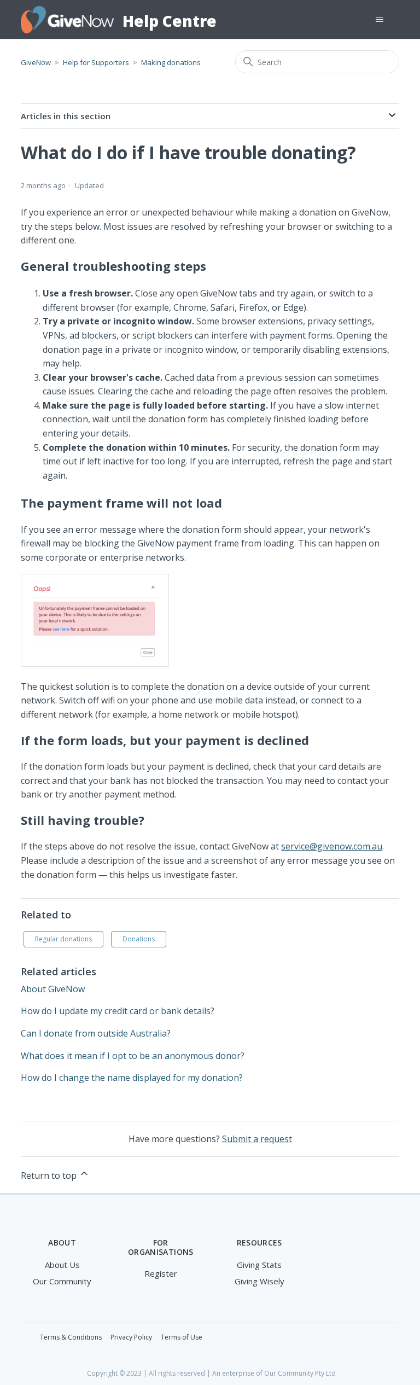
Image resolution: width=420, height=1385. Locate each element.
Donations (138, 939)
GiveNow (36, 62)
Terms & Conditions (71, 1337)
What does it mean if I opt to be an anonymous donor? (132, 1056)
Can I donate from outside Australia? (96, 1033)
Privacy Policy (131, 1337)
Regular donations (63, 939)
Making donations (171, 62)
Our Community (62, 1281)
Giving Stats (259, 1264)
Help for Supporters (96, 62)
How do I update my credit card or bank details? (117, 1011)
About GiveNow (53, 989)
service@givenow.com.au (331, 846)
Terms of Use (181, 1337)
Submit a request (257, 1139)
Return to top (50, 1175)
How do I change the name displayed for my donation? (132, 1078)
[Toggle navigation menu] (379, 19)
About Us (62, 1264)
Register (160, 1273)
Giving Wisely (259, 1281)
